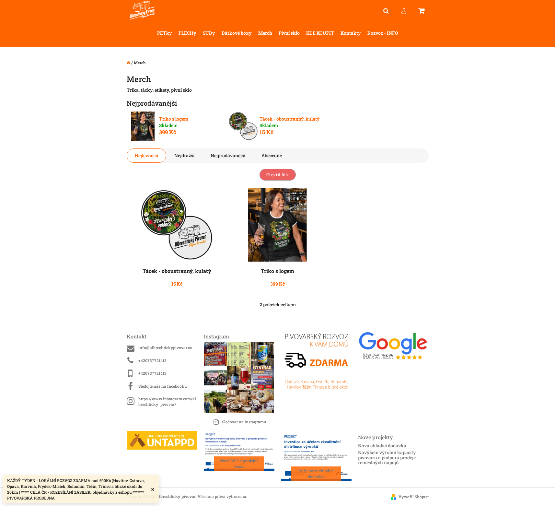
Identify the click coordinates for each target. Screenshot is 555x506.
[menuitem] (164, 33)
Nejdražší (184, 155)
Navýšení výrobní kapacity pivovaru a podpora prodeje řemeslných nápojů (387, 457)
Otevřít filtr (277, 174)
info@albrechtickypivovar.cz (165, 347)
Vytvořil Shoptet (414, 496)
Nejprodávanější (228, 155)
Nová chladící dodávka (382, 445)
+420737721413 (152, 360)
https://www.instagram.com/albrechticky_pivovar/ (167, 401)
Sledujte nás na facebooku (162, 386)
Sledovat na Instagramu (244, 421)
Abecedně (271, 155)
